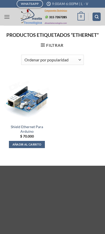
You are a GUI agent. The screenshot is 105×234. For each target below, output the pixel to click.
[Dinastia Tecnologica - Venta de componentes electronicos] (43, 17)
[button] (7, 16)
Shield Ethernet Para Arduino (27, 129)
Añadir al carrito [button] (27, 144)
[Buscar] (97, 17)
